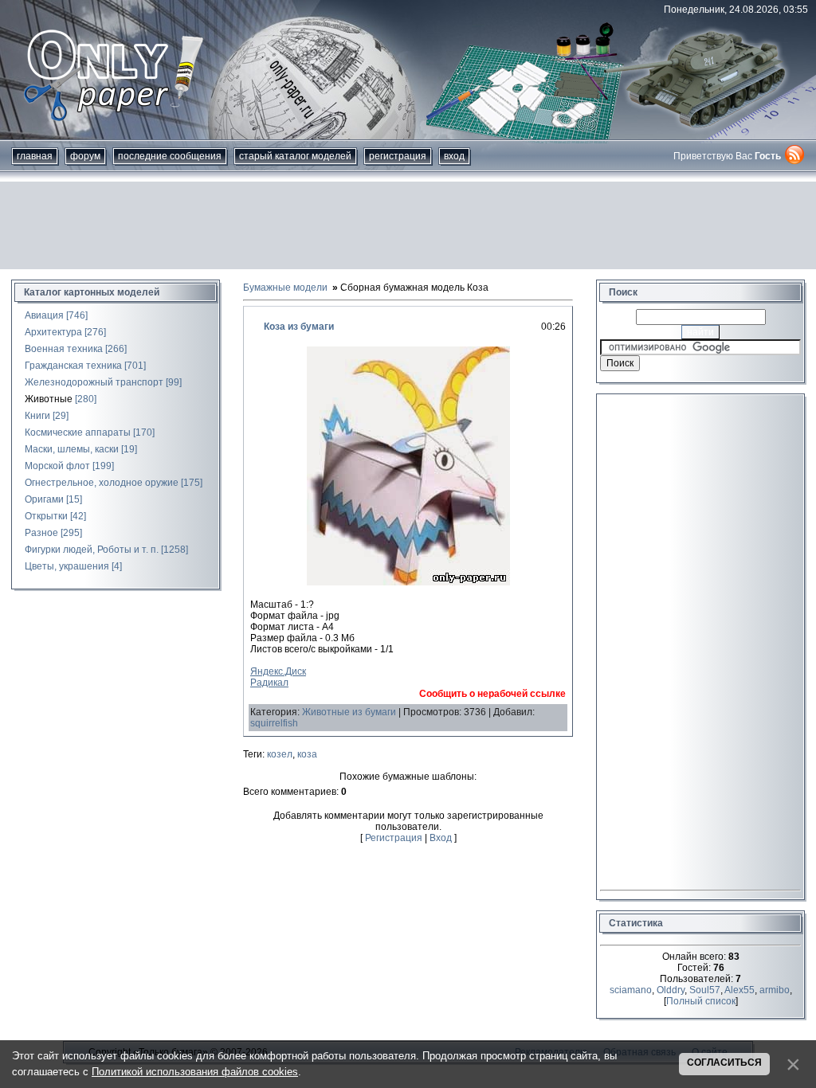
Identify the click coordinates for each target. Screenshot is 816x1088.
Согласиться (724, 1062)
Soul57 (704, 990)
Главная (35, 156)
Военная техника (64, 348)
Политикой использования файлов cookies (195, 1072)
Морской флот (57, 466)
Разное (41, 532)
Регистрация (397, 156)
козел (279, 754)
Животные (49, 399)
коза (307, 754)
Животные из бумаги (349, 712)
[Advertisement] (408, 225)
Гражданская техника (73, 365)
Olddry (671, 990)
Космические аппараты (78, 432)
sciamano (631, 990)
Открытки (46, 516)
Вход (454, 156)
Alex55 (739, 990)
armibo (774, 990)
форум (85, 156)
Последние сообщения (170, 156)
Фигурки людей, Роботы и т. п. (92, 549)
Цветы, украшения (67, 566)
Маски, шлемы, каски (72, 449)
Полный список (701, 1001)
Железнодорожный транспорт (94, 382)
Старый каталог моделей (295, 156)
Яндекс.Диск (278, 671)
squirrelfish (274, 723)
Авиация (44, 315)
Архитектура (53, 332)
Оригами (44, 499)
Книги (37, 415)
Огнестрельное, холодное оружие (101, 482)
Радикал (269, 682)
